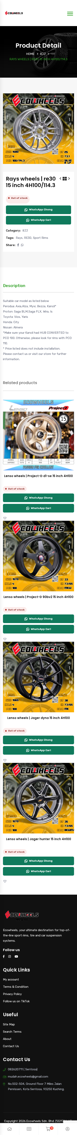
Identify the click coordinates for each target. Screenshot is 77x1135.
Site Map (9, 1024)
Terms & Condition (15, 987)
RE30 (27, 238)
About (7, 1039)
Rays (19, 238)
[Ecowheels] (14, 13)
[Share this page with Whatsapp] (22, 245)
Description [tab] (14, 285)
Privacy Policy (12, 994)
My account (11, 979)
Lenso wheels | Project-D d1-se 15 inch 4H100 (38, 476)
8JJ (42, 54)
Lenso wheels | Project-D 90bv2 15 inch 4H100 (38, 597)
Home (30, 54)
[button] (18, 245)
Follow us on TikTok (16, 1001)
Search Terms (12, 1031)
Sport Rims (40, 238)
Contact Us (11, 1046)
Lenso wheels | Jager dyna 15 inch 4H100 (38, 718)
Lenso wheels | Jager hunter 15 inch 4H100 (38, 839)
